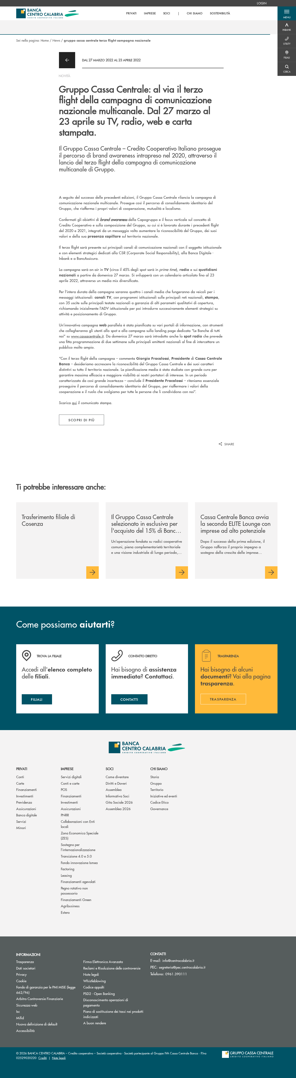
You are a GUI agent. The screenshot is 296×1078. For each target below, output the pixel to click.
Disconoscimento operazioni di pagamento (105, 1002)
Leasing (66, 875)
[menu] (178, 13)
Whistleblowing (94, 980)
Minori (21, 827)
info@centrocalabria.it (178, 960)
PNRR (65, 814)
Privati (21, 768)
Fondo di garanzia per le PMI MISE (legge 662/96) (45, 990)
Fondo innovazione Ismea (79, 862)
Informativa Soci (117, 795)
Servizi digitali (71, 776)
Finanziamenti (26, 789)
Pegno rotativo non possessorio (74, 891)
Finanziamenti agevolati (78, 881)
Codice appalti (93, 987)
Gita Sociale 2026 (119, 802)
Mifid (20, 1017)
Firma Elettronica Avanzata (103, 961)
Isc (18, 1011)
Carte (20, 783)
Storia (154, 776)
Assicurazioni (26, 808)
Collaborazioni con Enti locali (78, 824)
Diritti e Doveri (116, 783)
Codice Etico (159, 802)
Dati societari (25, 968)
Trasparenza (25, 961)
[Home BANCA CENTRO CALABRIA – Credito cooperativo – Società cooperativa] (47, 13)
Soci (109, 768)
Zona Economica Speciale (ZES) (79, 835)
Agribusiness (70, 905)
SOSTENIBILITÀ (220, 13)
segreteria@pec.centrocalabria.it (182, 967)
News (56, 40)
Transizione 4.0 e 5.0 (76, 856)
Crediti (42, 1058)
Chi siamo (158, 768)
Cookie (21, 980)
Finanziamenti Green (76, 899)
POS (64, 789)
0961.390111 (176, 973)
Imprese (67, 768)
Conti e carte (70, 783)
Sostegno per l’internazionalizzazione (78, 847)
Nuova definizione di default (36, 1024)
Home (45, 40)
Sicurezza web (26, 1005)
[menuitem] (261, 3)
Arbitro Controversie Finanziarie (46, 998)
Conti (20, 776)
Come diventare (117, 776)
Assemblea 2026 (118, 808)
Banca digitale (26, 814)
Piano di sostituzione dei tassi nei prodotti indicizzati (113, 1014)
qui (74, 402)
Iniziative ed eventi (163, 795)
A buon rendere (94, 1022)
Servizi (21, 821)
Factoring (67, 868)
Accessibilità (25, 1030)
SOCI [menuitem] (166, 13)
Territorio (156, 789)
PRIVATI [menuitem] (131, 13)
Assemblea (113, 789)
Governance (159, 808)
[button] (287, 13)
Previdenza (24, 802)
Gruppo (156, 783)
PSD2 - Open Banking (113, 993)
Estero (65, 912)
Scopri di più (81, 420)
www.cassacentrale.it (87, 336)
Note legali (91, 974)
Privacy (21, 974)
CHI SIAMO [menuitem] (195, 13)
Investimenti (24, 795)
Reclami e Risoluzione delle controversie (111, 968)
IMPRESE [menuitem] (150, 13)
